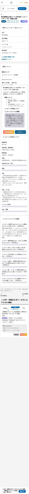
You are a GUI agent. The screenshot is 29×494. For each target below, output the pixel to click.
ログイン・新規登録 (24, 2)
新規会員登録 (8, 132)
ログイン (20, 132)
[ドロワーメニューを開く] (2, 2)
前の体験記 (4, 295)
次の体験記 (25, 294)
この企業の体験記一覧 (8, 57)
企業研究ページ (6, 59)
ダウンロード (22, 8)
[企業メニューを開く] (5, 308)
